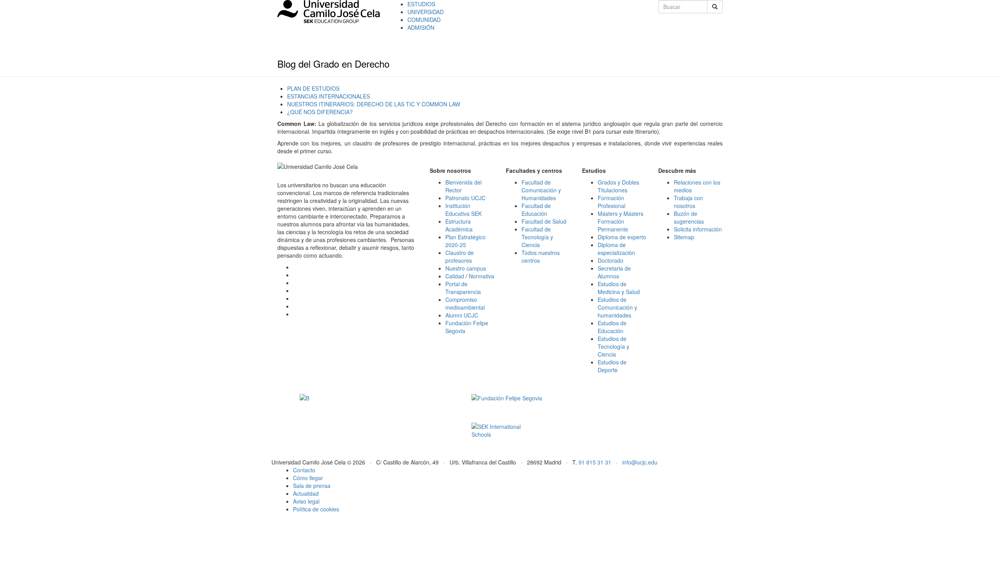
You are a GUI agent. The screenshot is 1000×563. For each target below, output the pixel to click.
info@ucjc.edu (639, 462)
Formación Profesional (611, 202)
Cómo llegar (308, 478)
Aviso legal (306, 501)
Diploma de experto (622, 237)
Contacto (304, 470)
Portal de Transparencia (463, 288)
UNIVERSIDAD (425, 12)
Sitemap (684, 237)
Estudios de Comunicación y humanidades (617, 307)
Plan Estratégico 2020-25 (465, 241)
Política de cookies (316, 509)
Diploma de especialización (616, 248)
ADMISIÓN (420, 27)
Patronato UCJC (465, 198)
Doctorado (610, 260)
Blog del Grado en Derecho (333, 63)
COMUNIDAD (424, 19)
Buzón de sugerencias (689, 217)
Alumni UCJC (461, 315)
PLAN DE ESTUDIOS (313, 88)
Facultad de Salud (543, 221)
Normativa (481, 276)
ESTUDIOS (421, 4)
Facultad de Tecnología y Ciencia (537, 237)
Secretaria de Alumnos (614, 272)
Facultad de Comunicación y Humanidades (541, 190)
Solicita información (698, 229)
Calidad (454, 276)
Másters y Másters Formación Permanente (620, 221)
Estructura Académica (459, 225)
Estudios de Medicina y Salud (619, 288)
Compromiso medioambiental (465, 303)
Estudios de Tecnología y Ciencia (613, 346)
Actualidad (306, 493)
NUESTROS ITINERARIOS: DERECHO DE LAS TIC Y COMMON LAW (373, 104)
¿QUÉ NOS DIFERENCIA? (320, 112)
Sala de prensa (311, 485)
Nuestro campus (465, 268)
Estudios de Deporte (612, 366)
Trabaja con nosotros (688, 202)
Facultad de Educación (536, 209)
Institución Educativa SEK (463, 209)
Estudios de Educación (612, 327)
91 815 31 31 (595, 462)
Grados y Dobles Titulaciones (618, 186)
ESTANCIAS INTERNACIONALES (328, 96)
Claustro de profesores (459, 256)
